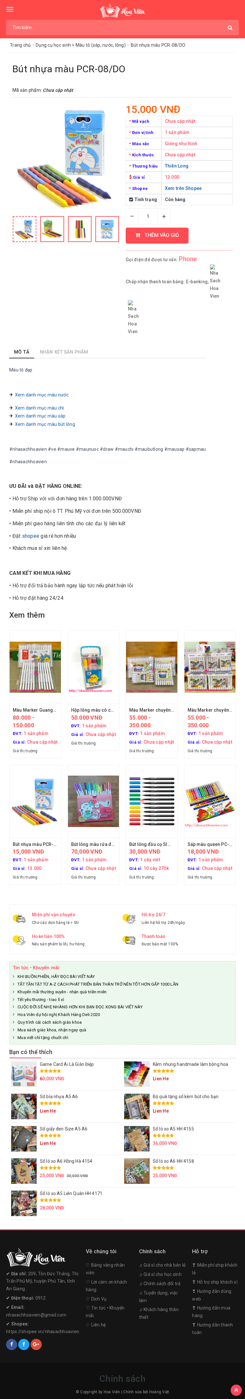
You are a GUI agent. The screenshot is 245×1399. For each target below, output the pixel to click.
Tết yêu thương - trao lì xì (41, 999)
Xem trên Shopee (183, 188)
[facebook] (11, 1344)
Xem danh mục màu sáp (40, 415)
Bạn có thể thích (30, 1052)
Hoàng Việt (159, 1392)
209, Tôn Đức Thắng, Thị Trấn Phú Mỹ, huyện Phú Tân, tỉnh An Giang (42, 1281)
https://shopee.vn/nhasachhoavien (42, 1331)
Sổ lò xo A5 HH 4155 (173, 1128)
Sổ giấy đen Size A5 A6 (63, 1128)
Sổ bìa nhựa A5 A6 (59, 1096)
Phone (188, 259)
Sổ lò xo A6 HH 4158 (173, 1161)
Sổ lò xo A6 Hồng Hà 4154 (66, 1161)
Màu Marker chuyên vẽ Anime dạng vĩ (168, 710)
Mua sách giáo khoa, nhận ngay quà (52, 1030)
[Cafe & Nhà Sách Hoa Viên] (123, 10)
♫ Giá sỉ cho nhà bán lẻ (162, 1265)
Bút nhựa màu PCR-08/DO (39, 844)
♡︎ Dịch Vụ (96, 1298)
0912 (40, 1298)
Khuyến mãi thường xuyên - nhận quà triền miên (62, 991)
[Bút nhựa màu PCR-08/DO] (24, 229)
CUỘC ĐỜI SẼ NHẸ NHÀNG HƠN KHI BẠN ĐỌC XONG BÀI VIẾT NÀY (80, 1006)
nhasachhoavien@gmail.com (36, 1314)
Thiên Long (177, 165)
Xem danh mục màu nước (42, 394)
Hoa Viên (112, 1392)
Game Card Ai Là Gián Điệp (67, 1064)
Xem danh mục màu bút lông (45, 424)
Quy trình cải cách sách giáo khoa (50, 1022)
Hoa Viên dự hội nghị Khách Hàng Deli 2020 (59, 1014)
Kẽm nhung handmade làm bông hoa (190, 1064)
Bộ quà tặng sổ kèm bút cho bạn (186, 1096)
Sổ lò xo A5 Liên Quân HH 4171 (71, 1193)
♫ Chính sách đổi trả (160, 1283)
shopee (31, 536)
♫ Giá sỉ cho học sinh (160, 1274)
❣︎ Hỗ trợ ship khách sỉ (214, 1282)
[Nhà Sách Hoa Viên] (42, 1257)
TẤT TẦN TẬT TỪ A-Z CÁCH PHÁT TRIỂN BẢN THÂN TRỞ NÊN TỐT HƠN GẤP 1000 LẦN (98, 984)
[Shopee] (36, 1344)
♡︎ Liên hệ (96, 1324)
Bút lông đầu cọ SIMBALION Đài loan (167, 844)
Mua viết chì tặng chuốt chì (43, 1037)
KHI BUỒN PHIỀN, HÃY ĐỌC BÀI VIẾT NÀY (56, 976)
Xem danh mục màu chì (39, 407)
